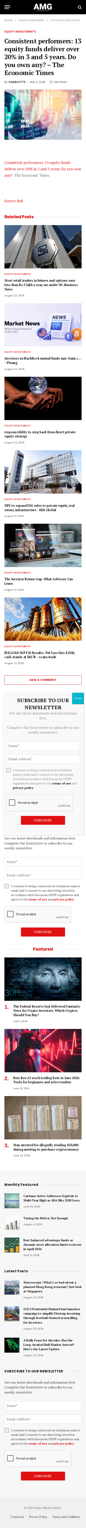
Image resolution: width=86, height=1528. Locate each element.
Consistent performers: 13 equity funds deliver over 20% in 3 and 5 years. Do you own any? (42, 169)
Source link (13, 200)
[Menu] (7, 7)
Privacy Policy (38, 1517)
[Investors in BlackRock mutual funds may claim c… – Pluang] (43, 325)
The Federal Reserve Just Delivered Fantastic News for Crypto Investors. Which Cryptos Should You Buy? (46, 1010)
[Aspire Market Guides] (42, 7)
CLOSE (78, 698)
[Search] (79, 7)
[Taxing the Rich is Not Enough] (11, 1223)
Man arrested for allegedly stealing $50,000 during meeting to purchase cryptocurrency (46, 1147)
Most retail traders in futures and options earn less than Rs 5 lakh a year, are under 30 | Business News (41, 284)
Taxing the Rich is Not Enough (45, 1218)
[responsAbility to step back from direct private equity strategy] (43, 398)
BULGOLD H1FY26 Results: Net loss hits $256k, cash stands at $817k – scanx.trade (39, 655)
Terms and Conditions (66, 1517)
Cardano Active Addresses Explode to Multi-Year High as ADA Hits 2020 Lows (51, 1198)
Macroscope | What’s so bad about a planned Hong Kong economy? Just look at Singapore (52, 1286)
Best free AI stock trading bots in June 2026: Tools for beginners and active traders (46, 1080)
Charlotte (17, 82)
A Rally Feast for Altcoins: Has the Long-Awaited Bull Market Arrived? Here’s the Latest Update (48, 1344)
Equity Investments (20, 31)
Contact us (17, 1517)
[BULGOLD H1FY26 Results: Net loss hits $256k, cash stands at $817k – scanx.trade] (43, 619)
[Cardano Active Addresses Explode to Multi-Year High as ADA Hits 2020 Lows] (11, 1200)
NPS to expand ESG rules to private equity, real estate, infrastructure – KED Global (39, 507)
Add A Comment (43, 680)
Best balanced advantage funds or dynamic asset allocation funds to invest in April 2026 (52, 1244)
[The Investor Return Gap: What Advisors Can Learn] (43, 545)
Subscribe (43, 932)
